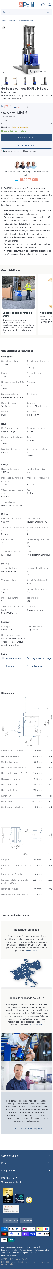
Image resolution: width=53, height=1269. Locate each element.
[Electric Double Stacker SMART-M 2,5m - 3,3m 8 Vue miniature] (34, 81)
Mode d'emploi (37, 666)
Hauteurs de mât (13, 658)
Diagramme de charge (41, 658)
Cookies (33, 1253)
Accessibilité (5, 1253)
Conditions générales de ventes (12, 1247)
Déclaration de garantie (9, 1250)
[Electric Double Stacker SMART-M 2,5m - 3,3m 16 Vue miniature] (44, 81)
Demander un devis (26, 145)
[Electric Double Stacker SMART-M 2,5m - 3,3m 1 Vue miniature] (15, 81)
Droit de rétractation (42, 1250)
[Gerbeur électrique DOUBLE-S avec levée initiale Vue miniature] (5, 81)
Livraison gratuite (32, 1247)
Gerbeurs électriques (26, 20)
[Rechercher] (48, 12)
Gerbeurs (12, 20)
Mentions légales (26, 1250)
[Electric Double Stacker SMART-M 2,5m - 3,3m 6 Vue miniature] (25, 81)
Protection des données (9, 1255)
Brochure (10, 666)
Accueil (3, 20)
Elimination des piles (20, 1253)
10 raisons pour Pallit (11, 1182)
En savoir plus (31, 950)
